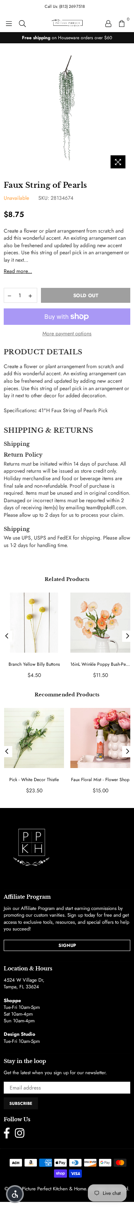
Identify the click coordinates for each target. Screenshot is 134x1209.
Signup (67, 945)
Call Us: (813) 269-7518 (65, 6)
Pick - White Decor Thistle (34, 780)
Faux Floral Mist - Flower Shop (100, 780)
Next (127, 636)
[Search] (22, 22)
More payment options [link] (67, 333)
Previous (6, 636)
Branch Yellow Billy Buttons (34, 664)
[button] (15, 1194)
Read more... (18, 271)
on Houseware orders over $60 (67, 37)
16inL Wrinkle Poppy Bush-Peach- (100, 664)
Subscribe (20, 1103)
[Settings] (108, 22)
